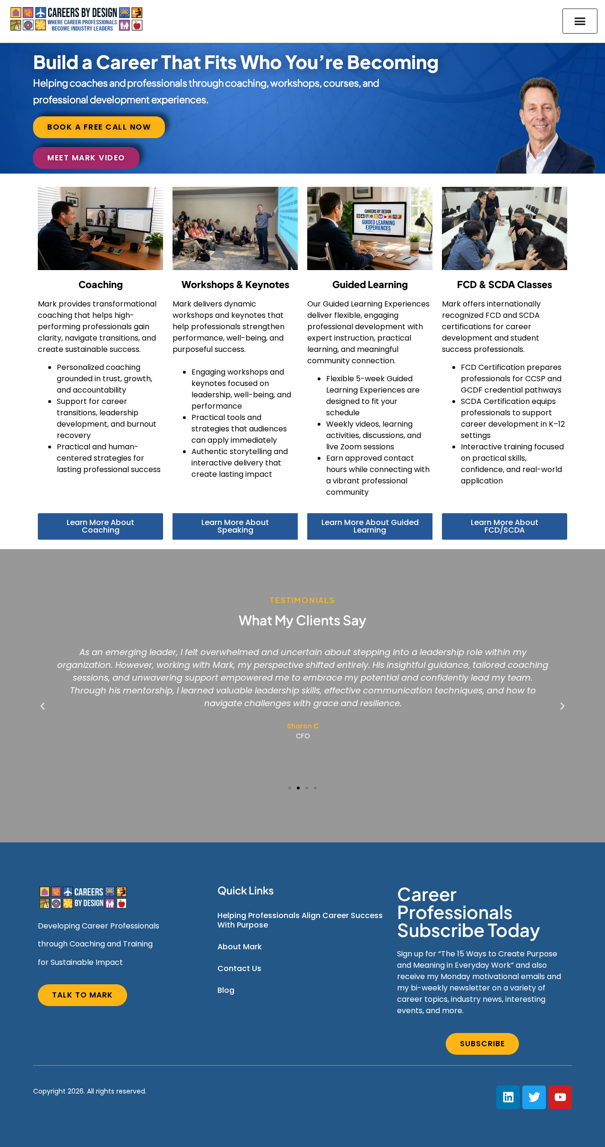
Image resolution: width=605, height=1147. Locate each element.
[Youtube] (560, 1097)
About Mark (239, 946)
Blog (225, 990)
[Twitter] (534, 1097)
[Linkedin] (508, 1097)
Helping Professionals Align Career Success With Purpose (300, 920)
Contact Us (239, 968)
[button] (42, 706)
